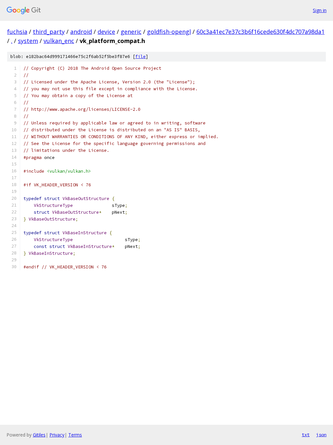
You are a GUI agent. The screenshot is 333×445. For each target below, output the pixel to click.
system (28, 41)
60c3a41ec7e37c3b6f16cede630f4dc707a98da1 (260, 32)
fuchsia (17, 32)
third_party (49, 32)
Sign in (319, 10)
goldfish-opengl (169, 32)
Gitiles (39, 435)
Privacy (56, 435)
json (321, 435)
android (81, 32)
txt (306, 435)
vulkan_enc (59, 41)
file (140, 56)
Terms (75, 435)
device (106, 32)
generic (131, 32)
